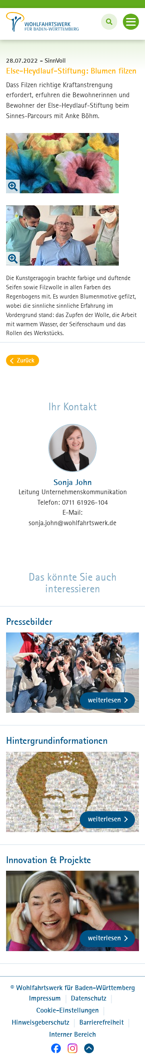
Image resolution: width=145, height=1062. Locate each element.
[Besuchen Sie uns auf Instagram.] (72, 1050)
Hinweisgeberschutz (40, 1022)
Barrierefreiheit (101, 1022)
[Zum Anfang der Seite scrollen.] (89, 1050)
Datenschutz (88, 998)
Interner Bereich (72, 1034)
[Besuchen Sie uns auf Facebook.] (56, 1050)
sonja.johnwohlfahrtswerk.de (72, 522)
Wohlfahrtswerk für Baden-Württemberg (72, 987)
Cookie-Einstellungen (67, 1010)
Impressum (45, 998)
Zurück (25, 360)
